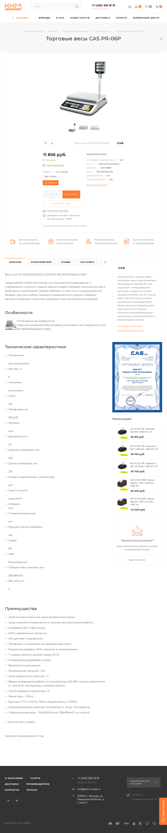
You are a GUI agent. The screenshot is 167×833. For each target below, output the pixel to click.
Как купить (87, 262)
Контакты (12, 790)
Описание (15, 262)
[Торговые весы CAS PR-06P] (83, 88)
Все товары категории (129, 326)
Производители (37, 784)
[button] (163, 811)
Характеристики (41, 262)
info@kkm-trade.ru (89, 789)
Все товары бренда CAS (130, 330)
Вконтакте (8, 800)
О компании (14, 778)
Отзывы (66, 262)
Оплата (32, 790)
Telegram (16, 800)
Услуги (35, 778)
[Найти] (77, 6)
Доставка (12, 784)
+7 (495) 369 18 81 (103, 5)
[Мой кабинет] (129, 7)
